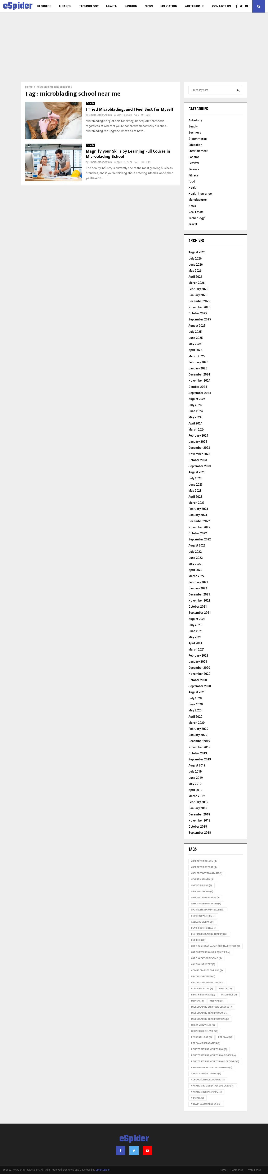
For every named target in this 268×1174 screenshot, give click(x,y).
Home (223, 1170)
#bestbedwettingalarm (206, 873)
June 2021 (195, 631)
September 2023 (199, 466)
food (191, 181)
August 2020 (196, 692)
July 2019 (195, 771)
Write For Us (195, 6)
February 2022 (198, 582)
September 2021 (199, 612)
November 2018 (199, 820)
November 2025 (199, 307)
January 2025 (197, 368)
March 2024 (196, 429)
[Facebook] (238, 6)
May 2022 (194, 564)
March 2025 (196, 356)
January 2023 (197, 515)
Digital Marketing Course (207, 982)
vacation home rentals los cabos (212, 1086)
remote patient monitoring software (215, 1061)
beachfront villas (203, 928)
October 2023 (197, 460)
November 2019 (199, 747)
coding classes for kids (207, 970)
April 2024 (195, 423)
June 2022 (195, 557)
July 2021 (195, 625)
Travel (192, 224)
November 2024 (199, 380)
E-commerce (197, 138)
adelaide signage (202, 922)
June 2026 (195, 264)
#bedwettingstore (204, 867)
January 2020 (197, 735)
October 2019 (197, 753)
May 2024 (194, 417)
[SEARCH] (238, 90)
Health (111, 6)
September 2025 (199, 319)
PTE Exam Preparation (205, 1043)
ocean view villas (203, 1025)
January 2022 (197, 588)
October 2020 (197, 680)
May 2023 (194, 490)
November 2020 (199, 673)
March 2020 (196, 722)
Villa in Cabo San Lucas (206, 1104)
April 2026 (195, 276)
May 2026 (194, 270)
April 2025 (195, 350)
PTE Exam (225, 1037)
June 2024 (195, 411)
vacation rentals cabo (206, 1092)
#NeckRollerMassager (206, 904)
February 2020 (198, 728)
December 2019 (199, 741)
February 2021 (198, 655)
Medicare (217, 1001)
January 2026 (197, 295)
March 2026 (196, 282)
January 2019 (197, 808)
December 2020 (199, 667)
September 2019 (199, 759)
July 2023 (195, 478)
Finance (65, 6)
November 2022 (199, 527)
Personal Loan (201, 1037)
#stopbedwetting (203, 916)
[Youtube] (247, 6)
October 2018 (197, 826)
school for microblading (208, 1080)
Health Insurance (200, 193)
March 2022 (196, 576)
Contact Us (221, 6)
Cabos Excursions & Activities (210, 952)
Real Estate (196, 212)
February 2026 (198, 289)
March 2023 (196, 502)
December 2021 (199, 594)
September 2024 (199, 393)
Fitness (193, 175)
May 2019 (194, 784)
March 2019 (196, 796)
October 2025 (197, 313)
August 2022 (196, 545)
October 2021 (197, 606)
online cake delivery (204, 1031)
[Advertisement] (134, 50)
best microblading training (209, 934)
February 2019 (198, 802)
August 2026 (196, 252)
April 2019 (195, 790)
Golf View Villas (202, 989)
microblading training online (210, 1019)
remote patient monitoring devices (213, 1055)
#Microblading (201, 885)
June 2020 (195, 704)
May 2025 (194, 344)
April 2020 (195, 716)
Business (44, 6)
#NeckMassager (202, 891)
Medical (197, 1001)
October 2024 (197, 386)
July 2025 (195, 331)
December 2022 (199, 521)
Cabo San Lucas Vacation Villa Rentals (215, 946)
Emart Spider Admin (100, 114)
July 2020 (195, 698)
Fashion (131, 6)
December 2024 (199, 374)
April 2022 (195, 570)
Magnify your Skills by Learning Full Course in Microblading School (128, 154)
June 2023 (195, 484)
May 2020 (194, 710)
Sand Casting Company (206, 1073)
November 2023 (199, 454)
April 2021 (195, 643)
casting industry (203, 964)
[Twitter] (242, 6)
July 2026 (195, 258)
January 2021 (197, 661)
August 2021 (196, 619)
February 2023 (198, 508)
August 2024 (196, 399)
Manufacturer (197, 199)
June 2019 (195, 777)
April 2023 (195, 496)
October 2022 (197, 533)
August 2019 (196, 765)
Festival (193, 163)
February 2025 (198, 362)
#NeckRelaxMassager (205, 897)
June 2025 (195, 337)
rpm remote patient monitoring (211, 1067)
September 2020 (199, 686)
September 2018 (199, 832)
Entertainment (197, 151)
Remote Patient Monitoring (209, 1049)
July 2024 (195, 405)
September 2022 (199, 539)
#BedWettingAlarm (204, 861)
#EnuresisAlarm (202, 879)
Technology (89, 6)
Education (168, 6)
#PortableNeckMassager (207, 910)
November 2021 (199, 600)
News (149, 6)
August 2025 (196, 325)
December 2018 (199, 814)
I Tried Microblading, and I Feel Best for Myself (130, 109)
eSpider (18, 6)
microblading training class (209, 1013)
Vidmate (197, 1098)
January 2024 (197, 441)
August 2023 (196, 472)
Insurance (229, 995)
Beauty (90, 103)
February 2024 (198, 435)
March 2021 (196, 649)
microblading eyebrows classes (212, 1007)
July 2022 (195, 551)
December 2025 (199, 301)
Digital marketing (203, 976)
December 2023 (199, 447)
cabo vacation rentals (206, 958)
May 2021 (194, 637)
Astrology (195, 120)
